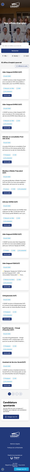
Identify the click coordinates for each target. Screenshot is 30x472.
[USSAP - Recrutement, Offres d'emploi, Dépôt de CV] (15, 5)
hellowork (14, 465)
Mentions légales (15, 443)
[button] (16, 393)
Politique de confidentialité (15, 447)
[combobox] (16, 46)
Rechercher (15, 51)
